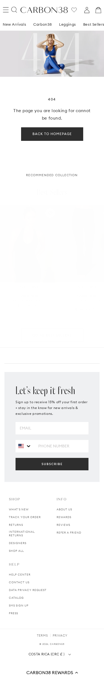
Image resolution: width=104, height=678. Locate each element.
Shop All (16, 551)
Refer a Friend (69, 532)
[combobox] (25, 446)
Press (13, 613)
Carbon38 (42, 24)
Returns (16, 525)
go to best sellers (52, 335)
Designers (17, 543)
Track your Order (25, 517)
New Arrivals (14, 24)
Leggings (67, 24)
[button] (52, 672)
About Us (64, 509)
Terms (42, 635)
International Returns (22, 533)
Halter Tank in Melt (29, 300)
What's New (19, 509)
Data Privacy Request (28, 590)
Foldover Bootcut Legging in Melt (86, 302)
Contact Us (19, 582)
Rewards (64, 517)
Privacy (60, 635)
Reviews (63, 525)
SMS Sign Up (19, 605)
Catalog (16, 598)
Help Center (20, 574)
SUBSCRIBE (52, 464)
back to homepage (52, 134)
